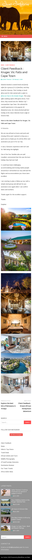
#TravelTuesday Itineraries (10, 462)
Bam (28, 557)
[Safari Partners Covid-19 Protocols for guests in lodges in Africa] (5, 490)
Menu (5, 36)
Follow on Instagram (17, 434)
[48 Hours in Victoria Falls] (5, 509)
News (2, 65)
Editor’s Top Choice (7, 449)
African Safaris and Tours (9, 456)
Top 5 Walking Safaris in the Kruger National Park (20, 501)
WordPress (21, 557)
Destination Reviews (7, 465)
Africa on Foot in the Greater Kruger (12, 96)
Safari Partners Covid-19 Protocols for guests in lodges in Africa (19, 491)
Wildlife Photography (8, 459)
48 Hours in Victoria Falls (19, 509)
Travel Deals (5, 452)
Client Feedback (10, 65)
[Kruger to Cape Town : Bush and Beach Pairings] (5, 527)
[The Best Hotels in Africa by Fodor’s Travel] (5, 518)
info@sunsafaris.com (15, 547)
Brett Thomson (8, 79)
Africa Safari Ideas (7, 472)
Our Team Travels (7, 468)
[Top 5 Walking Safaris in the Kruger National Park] (5, 500)
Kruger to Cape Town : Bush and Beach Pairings (20, 527)
